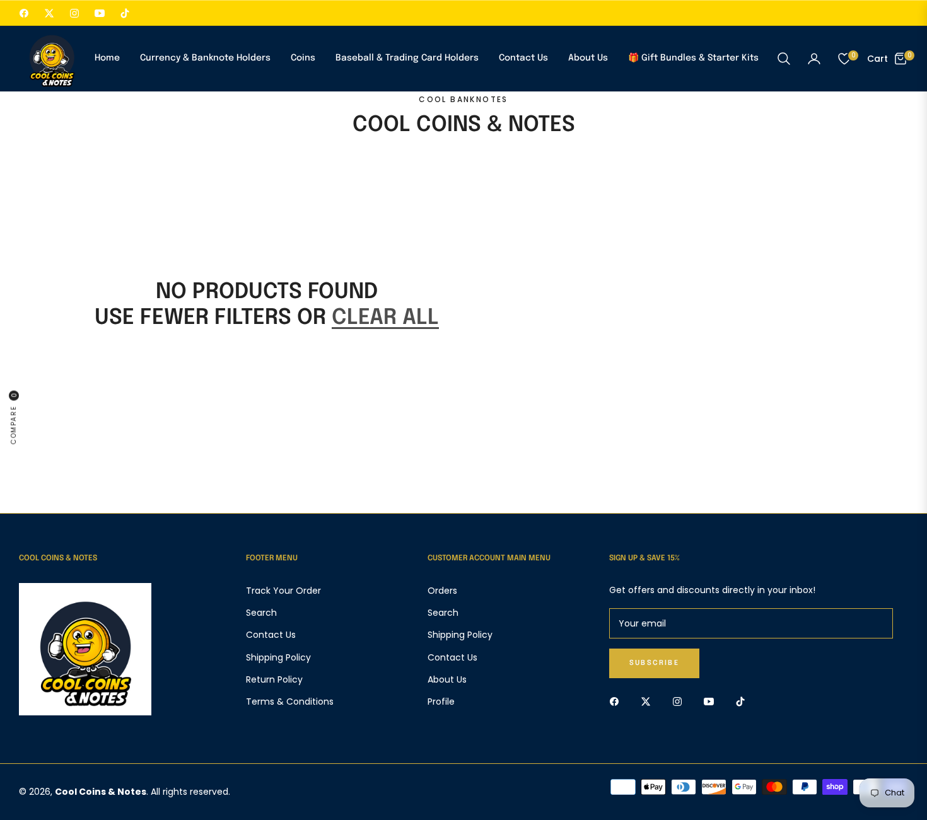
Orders (442, 590)
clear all (385, 318)
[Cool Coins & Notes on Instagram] (680, 701)
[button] (784, 59)
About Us (447, 679)
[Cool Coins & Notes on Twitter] (649, 701)
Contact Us (271, 634)
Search (261, 612)
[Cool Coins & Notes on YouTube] (712, 701)
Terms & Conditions (290, 701)
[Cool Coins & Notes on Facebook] (617, 701)
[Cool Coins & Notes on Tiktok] (743, 701)
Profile (441, 701)
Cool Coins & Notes (100, 791)
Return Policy (274, 679)
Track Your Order (283, 590)
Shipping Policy (278, 657)
